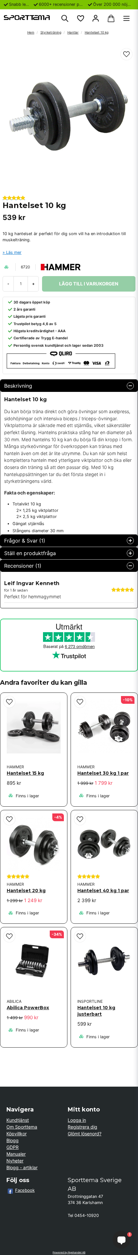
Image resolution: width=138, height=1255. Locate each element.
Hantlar (73, 32)
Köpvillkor (16, 1133)
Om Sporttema (21, 1127)
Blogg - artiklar (22, 1167)
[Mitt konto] (95, 18)
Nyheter (14, 1160)
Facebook (25, 1190)
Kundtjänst (17, 1120)
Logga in (77, 1120)
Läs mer (14, 252)
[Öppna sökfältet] (65, 18)
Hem (30, 32)
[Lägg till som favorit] (80, 18)
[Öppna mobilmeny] (126, 18)
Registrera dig (82, 1127)
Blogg (12, 1140)
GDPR (12, 1147)
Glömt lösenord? (84, 1133)
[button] (126, 54)
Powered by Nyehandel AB (69, 1252)
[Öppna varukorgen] (111, 18)
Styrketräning (50, 32)
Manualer (16, 1154)
